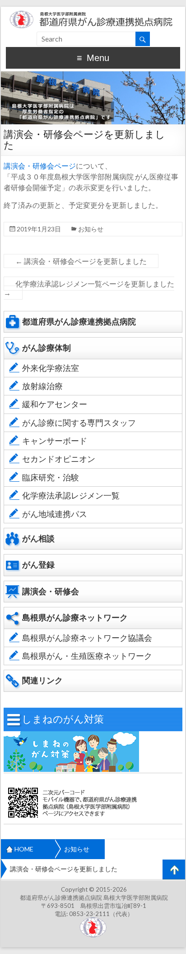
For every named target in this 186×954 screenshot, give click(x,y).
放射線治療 (42, 386)
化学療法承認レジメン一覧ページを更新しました (89, 288)
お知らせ (90, 229)
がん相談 (38, 538)
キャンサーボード (54, 441)
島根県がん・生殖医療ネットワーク (87, 656)
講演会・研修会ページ (40, 165)
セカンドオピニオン (58, 459)
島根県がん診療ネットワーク (75, 617)
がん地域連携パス (54, 514)
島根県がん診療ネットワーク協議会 (87, 638)
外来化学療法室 (50, 368)
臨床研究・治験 (50, 477)
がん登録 (38, 564)
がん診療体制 (46, 347)
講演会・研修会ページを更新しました (81, 261)
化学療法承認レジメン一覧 (71, 495)
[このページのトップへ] (174, 869)
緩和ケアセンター (54, 404)
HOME (23, 849)
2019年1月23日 (39, 229)
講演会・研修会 (50, 591)
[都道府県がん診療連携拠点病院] (93, 11)
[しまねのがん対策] (71, 735)
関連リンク (42, 680)
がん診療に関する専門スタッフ (79, 423)
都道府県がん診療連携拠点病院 (79, 321)
